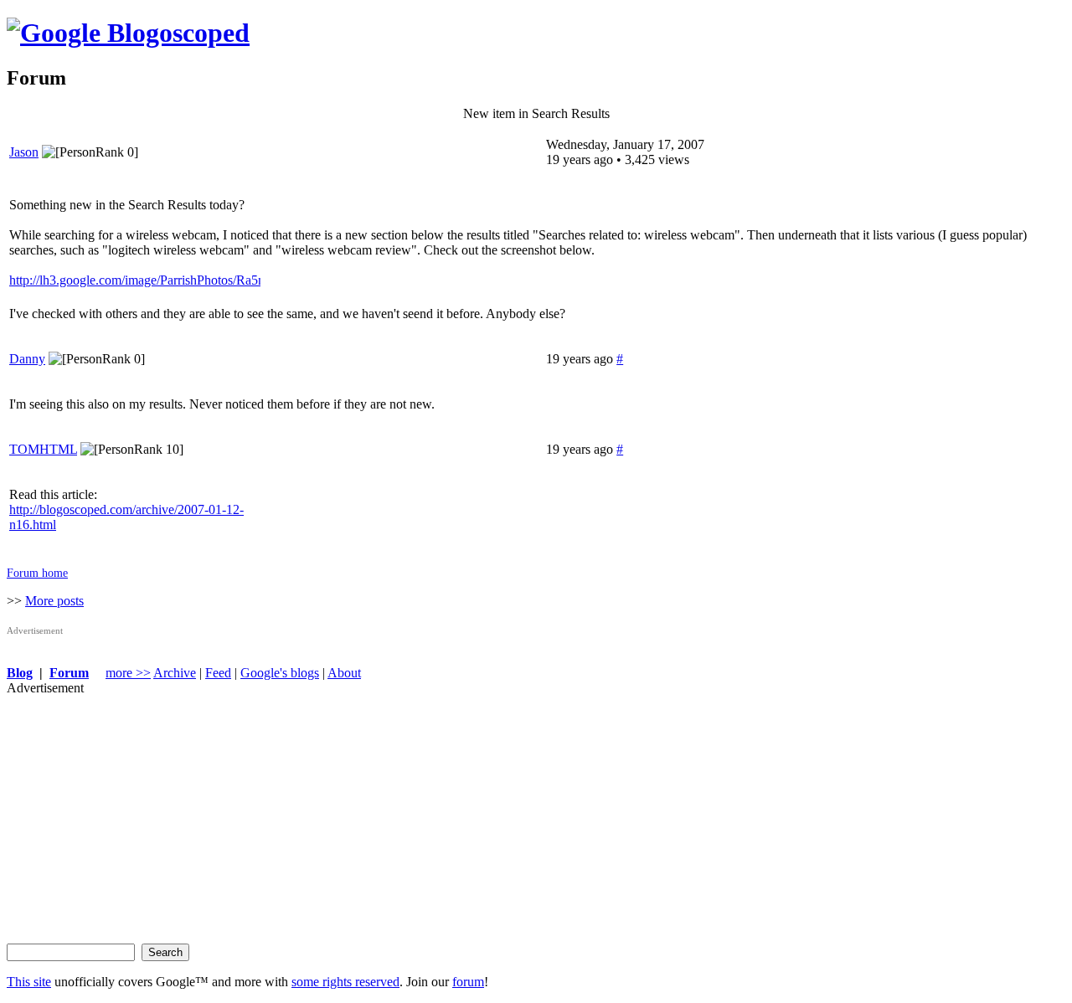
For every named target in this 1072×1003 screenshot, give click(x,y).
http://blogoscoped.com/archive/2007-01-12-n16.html (126, 517)
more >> (128, 673)
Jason (24, 152)
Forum (69, 673)
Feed (218, 673)
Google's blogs (279, 673)
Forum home (37, 572)
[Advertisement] (509, 813)
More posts (54, 601)
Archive (174, 673)
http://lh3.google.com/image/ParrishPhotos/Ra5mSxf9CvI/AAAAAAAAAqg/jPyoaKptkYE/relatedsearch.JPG (134, 280)
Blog (20, 673)
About (344, 673)
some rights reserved (345, 982)
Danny (27, 359)
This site (29, 982)
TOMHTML (43, 449)
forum (468, 982)
